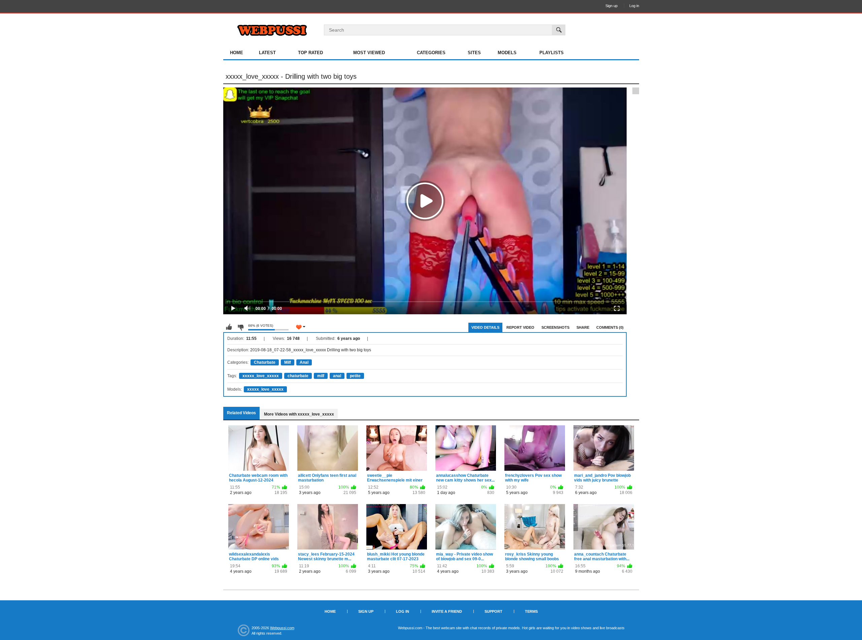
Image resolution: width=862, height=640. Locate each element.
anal (337, 376)
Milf (287, 362)
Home (236, 52)
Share (582, 327)
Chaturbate (264, 362)
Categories (431, 52)
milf (320, 376)
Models (507, 52)
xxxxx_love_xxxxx (260, 376)
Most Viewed (369, 52)
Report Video (520, 327)
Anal (304, 362)
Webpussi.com (282, 628)
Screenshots (555, 327)
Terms (531, 611)
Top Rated (310, 52)
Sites (474, 52)
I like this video (229, 327)
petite (355, 376)
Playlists (551, 52)
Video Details (485, 327)
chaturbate (298, 376)
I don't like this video (240, 327)
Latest (267, 52)
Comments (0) (610, 327)
